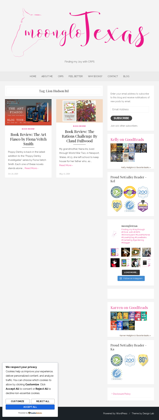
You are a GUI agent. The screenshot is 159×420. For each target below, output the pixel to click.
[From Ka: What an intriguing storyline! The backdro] (115, 252)
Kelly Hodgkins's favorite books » (136, 167)
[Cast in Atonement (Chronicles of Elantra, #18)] (120, 161)
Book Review (28, 129)
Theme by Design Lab (143, 413)
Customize (17, 401)
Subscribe (121, 118)
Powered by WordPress (115, 413)
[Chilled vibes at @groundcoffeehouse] (146, 252)
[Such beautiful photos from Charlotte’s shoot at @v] (136, 262)
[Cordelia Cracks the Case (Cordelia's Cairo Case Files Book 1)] (120, 319)
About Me (47, 76)
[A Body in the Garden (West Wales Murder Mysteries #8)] (132, 329)
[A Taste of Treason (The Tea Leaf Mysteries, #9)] (120, 329)
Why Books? (95, 76)
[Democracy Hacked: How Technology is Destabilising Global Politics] (120, 152)
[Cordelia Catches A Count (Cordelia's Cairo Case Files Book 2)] (126, 320)
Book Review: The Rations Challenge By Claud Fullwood (79, 136)
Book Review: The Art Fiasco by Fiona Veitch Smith (28, 139)
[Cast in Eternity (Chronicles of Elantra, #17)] (114, 161)
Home (33, 76)
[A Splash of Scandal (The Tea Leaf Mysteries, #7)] (144, 320)
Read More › (31, 168)
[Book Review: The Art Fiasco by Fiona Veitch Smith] (28, 112)
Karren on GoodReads (129, 307)
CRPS (60, 76)
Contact (113, 76)
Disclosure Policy (122, 394)
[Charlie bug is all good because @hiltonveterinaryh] (125, 252)
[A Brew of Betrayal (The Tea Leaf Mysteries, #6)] (138, 320)
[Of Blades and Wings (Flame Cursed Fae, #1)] (138, 152)
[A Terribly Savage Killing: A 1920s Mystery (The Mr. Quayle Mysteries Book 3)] (126, 329)
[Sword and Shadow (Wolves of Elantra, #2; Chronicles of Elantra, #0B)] (132, 161)
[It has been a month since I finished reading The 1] (146, 262)
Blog (126, 76)
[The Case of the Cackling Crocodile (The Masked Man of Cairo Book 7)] (114, 152)
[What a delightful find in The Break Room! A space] (136, 252)
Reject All (43, 401)
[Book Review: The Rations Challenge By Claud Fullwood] (79, 111)
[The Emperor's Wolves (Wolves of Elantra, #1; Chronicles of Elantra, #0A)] (126, 161)
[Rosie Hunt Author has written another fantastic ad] (125, 262)
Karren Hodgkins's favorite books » (135, 335)
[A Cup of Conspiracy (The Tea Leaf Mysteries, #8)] (114, 329)
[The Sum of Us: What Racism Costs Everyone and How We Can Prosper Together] (126, 151)
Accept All (30, 407)
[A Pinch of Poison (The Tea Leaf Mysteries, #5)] (132, 320)
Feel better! (76, 76)
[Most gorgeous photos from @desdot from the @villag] (115, 262)
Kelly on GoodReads (127, 139)
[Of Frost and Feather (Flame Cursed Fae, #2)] (144, 152)
